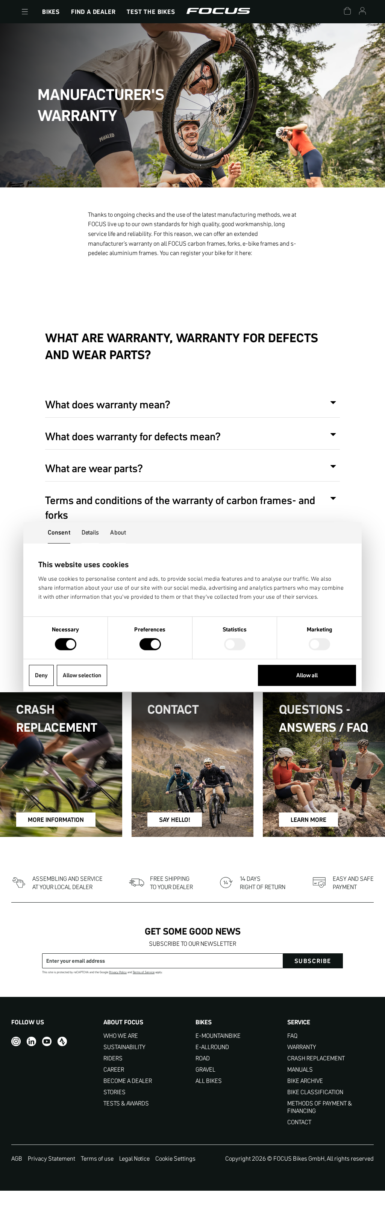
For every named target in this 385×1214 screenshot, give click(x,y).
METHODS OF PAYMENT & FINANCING (319, 1107)
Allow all (307, 675)
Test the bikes (151, 12)
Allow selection (82, 675)
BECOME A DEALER (127, 1081)
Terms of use (97, 1158)
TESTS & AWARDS (126, 1103)
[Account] (362, 11)
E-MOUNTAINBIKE (218, 1036)
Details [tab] (90, 532)
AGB (16, 1158)
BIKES (51, 12)
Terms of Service (144, 972)
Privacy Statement (51, 1158)
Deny (41, 675)
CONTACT (299, 1122)
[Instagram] (16, 1041)
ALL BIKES (209, 1081)
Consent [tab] (59, 532)
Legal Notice (134, 1158)
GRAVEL (205, 1070)
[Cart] (347, 11)
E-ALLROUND (212, 1047)
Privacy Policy (118, 972)
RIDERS (113, 1058)
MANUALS (300, 1070)
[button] (25, 12)
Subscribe (312, 961)
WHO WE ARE (120, 1036)
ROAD (203, 1058)
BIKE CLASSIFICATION (315, 1092)
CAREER (113, 1070)
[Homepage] (218, 12)
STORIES (114, 1092)
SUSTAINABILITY (124, 1047)
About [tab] (118, 532)
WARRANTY (301, 1047)
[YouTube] (47, 1041)
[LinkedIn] (31, 1041)
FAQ (292, 1036)
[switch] (150, 645)
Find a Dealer (93, 12)
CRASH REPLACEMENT (316, 1058)
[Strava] (62, 1041)
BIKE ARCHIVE (305, 1081)
